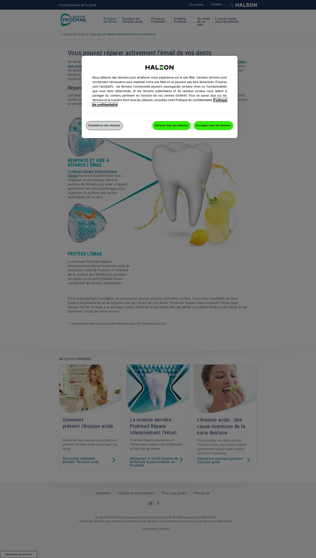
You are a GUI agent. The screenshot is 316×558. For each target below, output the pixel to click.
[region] (160, 97)
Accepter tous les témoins (213, 125)
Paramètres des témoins (104, 125)
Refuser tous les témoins (171, 125)
